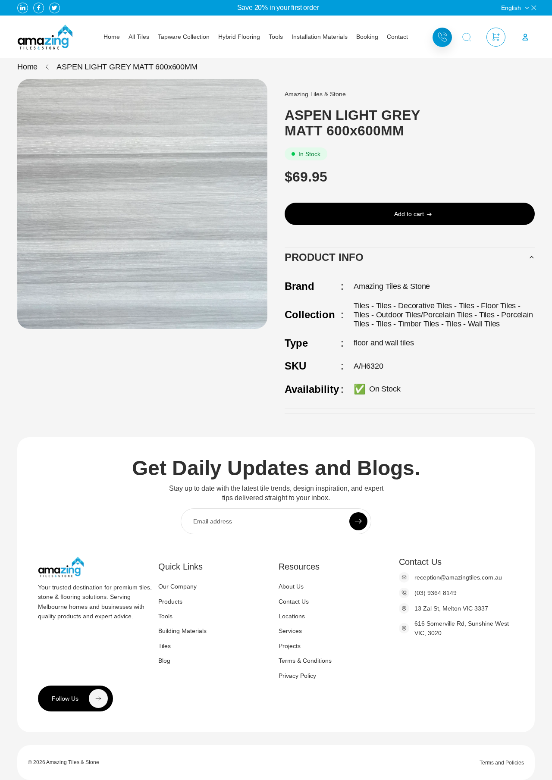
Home (27, 67)
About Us (291, 586)
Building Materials (182, 630)
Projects (290, 645)
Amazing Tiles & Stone (72, 762)
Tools (165, 616)
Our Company (177, 586)
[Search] (466, 37)
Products (170, 601)
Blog (164, 660)
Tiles (164, 645)
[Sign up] (358, 521)
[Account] (525, 37)
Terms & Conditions (305, 660)
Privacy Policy (297, 675)
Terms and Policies (502, 763)
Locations (292, 616)
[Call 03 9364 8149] (442, 37)
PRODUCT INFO (324, 257)
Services (290, 630)
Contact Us (294, 601)
